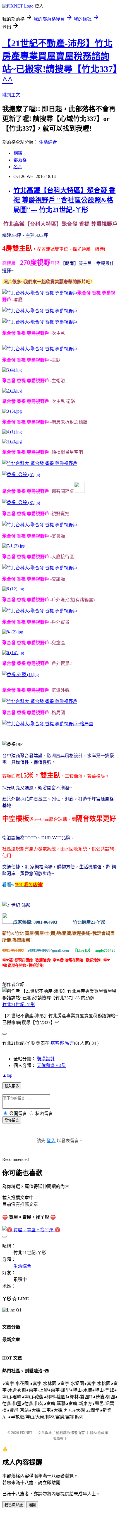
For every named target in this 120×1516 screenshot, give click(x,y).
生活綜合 (48, 142)
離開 (32, 1505)
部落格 (20, 160)
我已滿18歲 (13, 1505)
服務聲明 (60, 1438)
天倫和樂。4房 (51, 1065)
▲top (7, 1075)
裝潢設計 (46, 1058)
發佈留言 (11, 1120)
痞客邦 (57, 1043)
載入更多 (11, 1086)
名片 (17, 166)
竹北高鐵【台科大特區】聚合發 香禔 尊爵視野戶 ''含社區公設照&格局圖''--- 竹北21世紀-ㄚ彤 (64, 200)
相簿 (17, 153)
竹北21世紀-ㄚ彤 (18, 1004)
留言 (69, 1043)
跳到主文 (11, 94)
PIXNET (26, 1433)
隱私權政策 (99, 1433)
